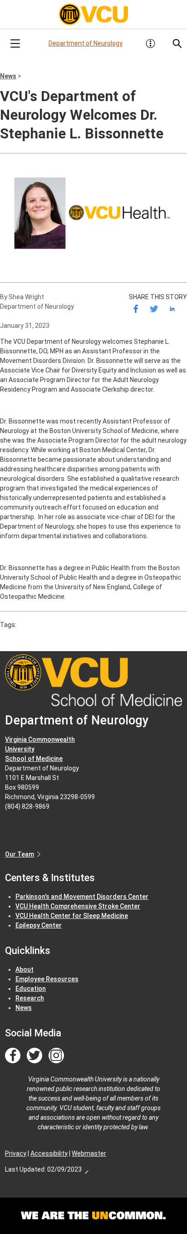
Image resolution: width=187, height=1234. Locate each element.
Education (30, 988)
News (8, 76)
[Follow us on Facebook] (12, 1056)
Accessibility (49, 1153)
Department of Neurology (86, 43)
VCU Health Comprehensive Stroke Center (77, 906)
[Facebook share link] (136, 309)
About (24, 969)
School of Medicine (34, 758)
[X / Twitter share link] (154, 309)
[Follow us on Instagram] (56, 1056)
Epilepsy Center (38, 925)
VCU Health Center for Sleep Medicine (71, 915)
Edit (86, 1169)
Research (29, 998)
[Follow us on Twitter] (34, 1056)
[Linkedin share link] (172, 309)
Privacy (15, 1153)
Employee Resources (47, 979)
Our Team (19, 854)
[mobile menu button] (15, 43)
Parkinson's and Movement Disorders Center (81, 896)
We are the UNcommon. (93, 1216)
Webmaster (89, 1153)
